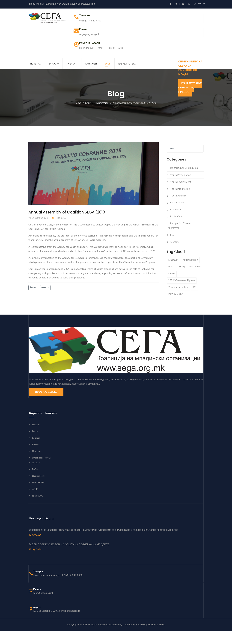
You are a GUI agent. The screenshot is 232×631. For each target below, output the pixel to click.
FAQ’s (35, 469)
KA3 (194, 287)
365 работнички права (181, 280)
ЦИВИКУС (37, 495)
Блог (107, 63)
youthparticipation (178, 287)
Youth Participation (180, 175)
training (181, 267)
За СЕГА (36, 462)
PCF (170, 267)
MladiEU (174, 242)
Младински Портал (41, 457)
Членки (71, 63)
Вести (35, 431)
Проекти (36, 424)
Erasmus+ (173, 260)
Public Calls (176, 217)
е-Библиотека (127, 63)
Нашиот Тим (38, 475)
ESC (172, 235)
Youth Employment (180, 182)
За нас (53, 63)
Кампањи (91, 63)
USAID (171, 274)
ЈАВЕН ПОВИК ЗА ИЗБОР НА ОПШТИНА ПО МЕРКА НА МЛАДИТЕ (69, 547)
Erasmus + (175, 210)
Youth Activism (178, 196)
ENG (200, 4)
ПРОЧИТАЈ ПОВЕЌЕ (46, 391)
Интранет (36, 451)
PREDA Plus (195, 267)
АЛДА (35, 489)
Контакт (36, 437)
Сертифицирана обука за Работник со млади (190, 68)
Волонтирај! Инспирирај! (184, 168)
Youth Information (180, 189)
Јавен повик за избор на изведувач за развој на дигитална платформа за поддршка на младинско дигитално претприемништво (103, 532)
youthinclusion (190, 260)
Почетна (35, 63)
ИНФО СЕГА (175, 294)
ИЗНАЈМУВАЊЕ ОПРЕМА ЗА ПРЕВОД (190, 88)
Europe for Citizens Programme (179, 226)
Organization (177, 203)
